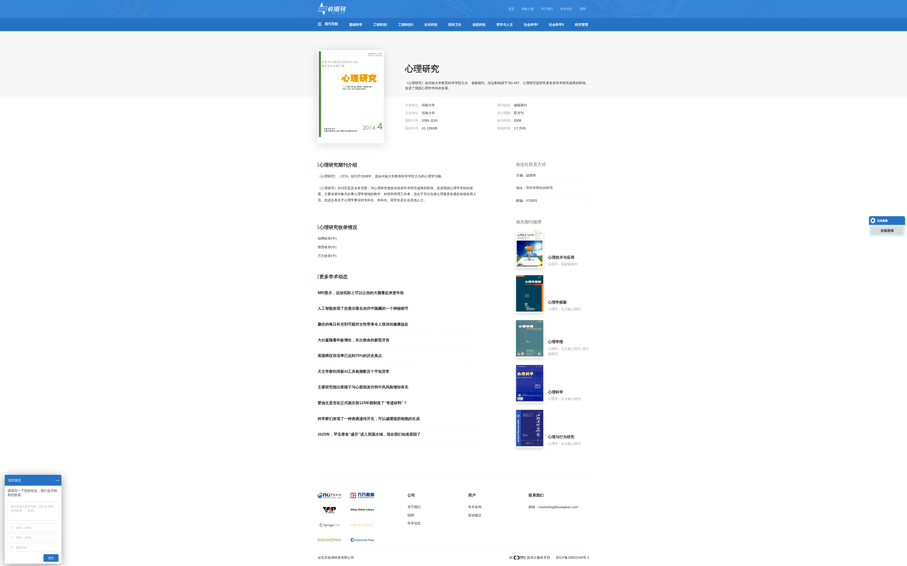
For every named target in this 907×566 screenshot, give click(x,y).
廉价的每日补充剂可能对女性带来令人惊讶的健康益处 (363, 324)
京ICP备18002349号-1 (572, 557)
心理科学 (555, 392)
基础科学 (355, 24)
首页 (511, 9)
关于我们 (547, 9)
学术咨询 (474, 507)
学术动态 (566, 9)
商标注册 (528, 9)
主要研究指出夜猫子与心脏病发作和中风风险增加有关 (363, 387)
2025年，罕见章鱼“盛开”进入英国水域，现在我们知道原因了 (369, 434)
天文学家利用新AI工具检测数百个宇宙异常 (353, 371)
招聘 (583, 9)
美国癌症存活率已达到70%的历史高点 (350, 356)
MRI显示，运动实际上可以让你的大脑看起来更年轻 (361, 293)
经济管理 (581, 24)
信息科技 (479, 24)
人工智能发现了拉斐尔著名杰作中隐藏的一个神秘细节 (363, 308)
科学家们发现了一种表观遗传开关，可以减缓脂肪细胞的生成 (369, 419)
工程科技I (380, 24)
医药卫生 (455, 24)
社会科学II (556, 24)
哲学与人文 (504, 24)
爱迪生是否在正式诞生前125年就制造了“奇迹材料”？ (362, 403)
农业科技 (430, 24)
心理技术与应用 (561, 257)
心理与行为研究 (561, 437)
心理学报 (555, 342)
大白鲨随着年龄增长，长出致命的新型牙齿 (353, 340)
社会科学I (531, 24)
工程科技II (405, 24)
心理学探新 (557, 302)
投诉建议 (474, 515)
